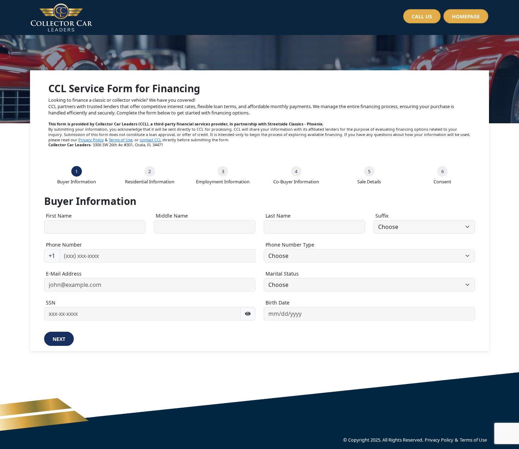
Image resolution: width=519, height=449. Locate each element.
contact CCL (150, 139)
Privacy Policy (91, 139)
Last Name (278, 215)
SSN (50, 302)
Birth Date (278, 302)
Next (59, 339)
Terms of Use (120, 139)
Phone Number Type (290, 244)
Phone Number (64, 244)
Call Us (422, 16)
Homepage (466, 16)
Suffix (381, 215)
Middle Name (172, 215)
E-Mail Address (64, 273)
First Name (59, 215)
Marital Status (282, 273)
